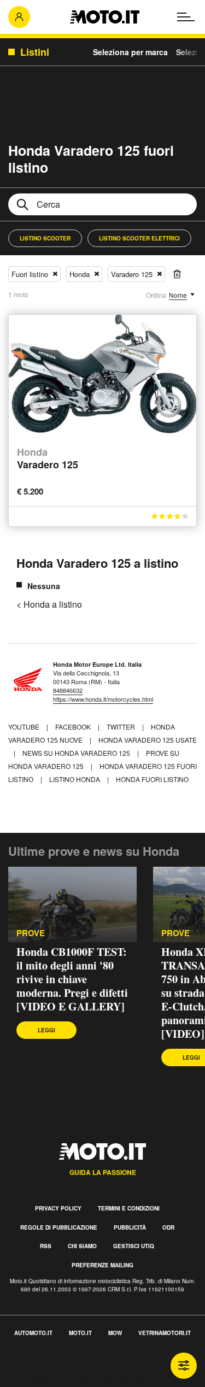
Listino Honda (74, 779)
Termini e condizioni (129, 1208)
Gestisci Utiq (133, 1246)
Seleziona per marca (130, 51)
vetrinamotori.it (164, 1333)
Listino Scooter (45, 238)
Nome (178, 294)
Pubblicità (130, 1227)
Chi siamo (82, 1246)
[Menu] (186, 17)
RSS (45, 1246)
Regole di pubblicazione (58, 1227)
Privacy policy (58, 1208)
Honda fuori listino (152, 779)
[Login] (19, 17)
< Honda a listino (49, 604)
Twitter (122, 726)
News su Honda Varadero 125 (76, 752)
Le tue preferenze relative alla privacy (72, 1380)
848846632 (68, 690)
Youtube (24, 726)
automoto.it (33, 1333)
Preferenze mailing (102, 1265)
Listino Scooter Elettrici (139, 238)
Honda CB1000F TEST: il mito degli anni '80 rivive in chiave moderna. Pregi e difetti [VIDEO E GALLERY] (72, 979)
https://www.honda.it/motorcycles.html (103, 699)
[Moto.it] (104, 16)
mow (115, 1333)
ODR (168, 1227)
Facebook (73, 726)
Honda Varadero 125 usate (147, 739)
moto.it (80, 1333)
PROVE (30, 933)
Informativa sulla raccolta (48, 1368)
